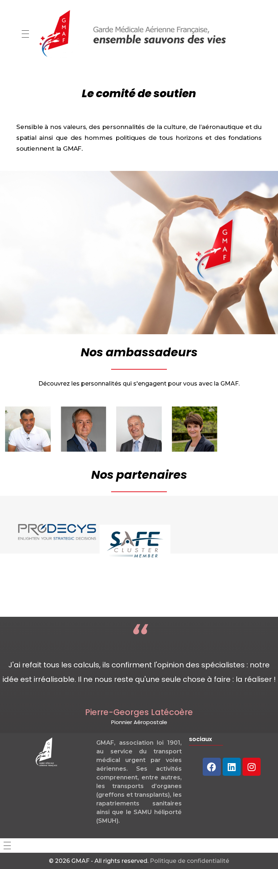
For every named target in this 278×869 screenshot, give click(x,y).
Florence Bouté (202, 435)
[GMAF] (134, 32)
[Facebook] (212, 767)
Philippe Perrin (89, 435)
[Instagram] (252, 767)
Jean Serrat (141, 435)
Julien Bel (27, 432)
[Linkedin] (232, 767)
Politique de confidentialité (189, 860)
